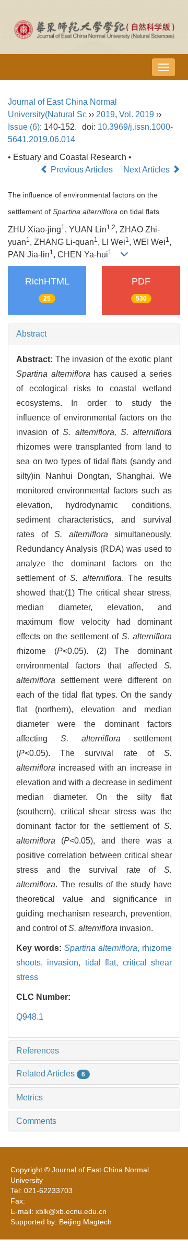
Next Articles (147, 169)
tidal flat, (104, 962)
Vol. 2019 (136, 114)
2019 (105, 114)
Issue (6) (24, 126)
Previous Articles (82, 169)
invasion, (66, 962)
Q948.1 (29, 1016)
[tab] (94, 334)
